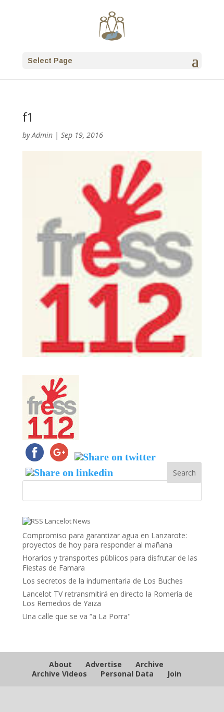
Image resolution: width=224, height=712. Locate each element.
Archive (149, 664)
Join (174, 674)
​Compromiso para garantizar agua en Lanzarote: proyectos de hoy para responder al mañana (104, 540)
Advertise (103, 664)
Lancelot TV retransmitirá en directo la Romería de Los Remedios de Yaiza (107, 598)
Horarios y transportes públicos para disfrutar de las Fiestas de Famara (109, 562)
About (60, 664)
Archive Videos (59, 674)
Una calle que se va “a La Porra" (76, 616)
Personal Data (127, 674)
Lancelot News (68, 521)
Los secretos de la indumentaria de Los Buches (102, 581)
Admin (42, 135)
